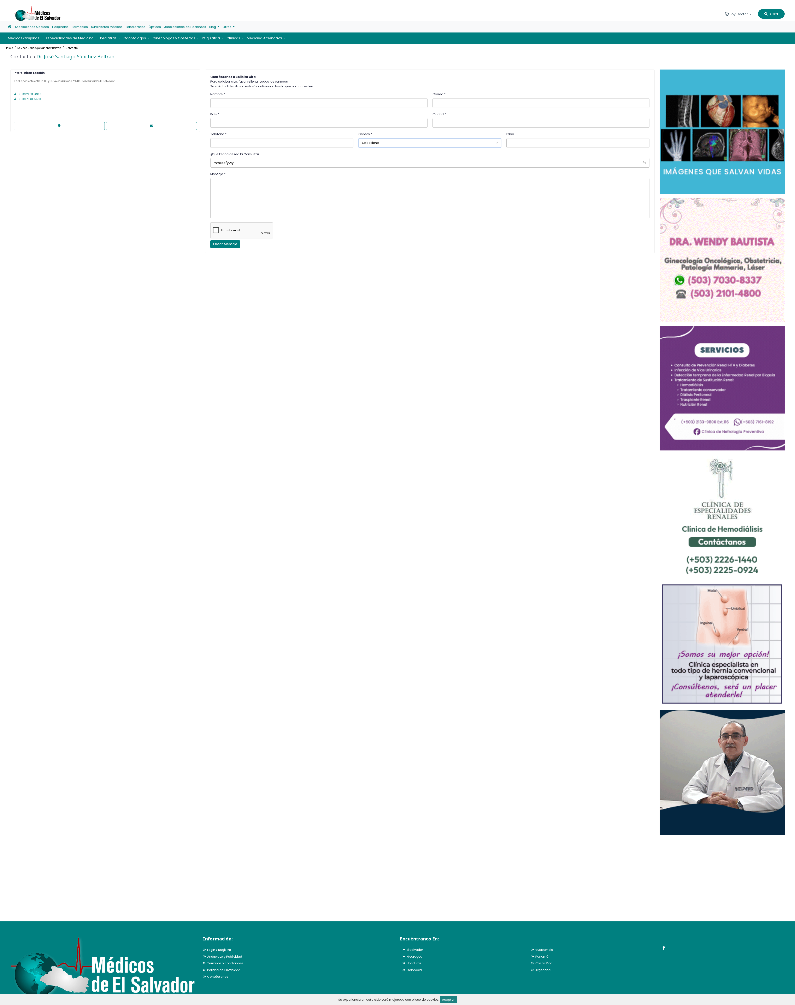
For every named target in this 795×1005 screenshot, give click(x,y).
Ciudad (439, 114)
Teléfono (218, 134)
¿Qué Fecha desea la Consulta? (234, 154)
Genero (365, 134)
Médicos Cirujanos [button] (24, 38)
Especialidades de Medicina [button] (70, 38)
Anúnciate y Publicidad (224, 956)
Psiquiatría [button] (211, 38)
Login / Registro (219, 949)
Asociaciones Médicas (32, 27)
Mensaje (217, 174)
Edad (510, 134)
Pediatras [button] (108, 38)
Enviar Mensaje (225, 244)
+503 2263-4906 (29, 94)
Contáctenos (217, 976)
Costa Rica (543, 963)
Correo (439, 94)
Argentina (542, 970)
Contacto (71, 48)
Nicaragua (414, 956)
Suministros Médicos (107, 27)
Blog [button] (213, 27)
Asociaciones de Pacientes (185, 27)
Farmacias (80, 27)
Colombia (414, 970)
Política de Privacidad (223, 970)
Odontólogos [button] (135, 38)
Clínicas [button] (233, 38)
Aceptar (448, 999)
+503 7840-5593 (29, 99)
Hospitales (60, 27)
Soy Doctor (739, 14)
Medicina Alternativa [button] (265, 38)
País (214, 114)
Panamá (541, 956)
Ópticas (155, 27)
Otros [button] (227, 27)
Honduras (414, 963)
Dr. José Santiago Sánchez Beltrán (39, 48)
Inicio (9, 48)
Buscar (773, 14)
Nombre (217, 94)
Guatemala (544, 949)
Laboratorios (135, 27)
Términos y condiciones (225, 963)
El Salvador (415, 949)
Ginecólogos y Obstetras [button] (174, 38)
